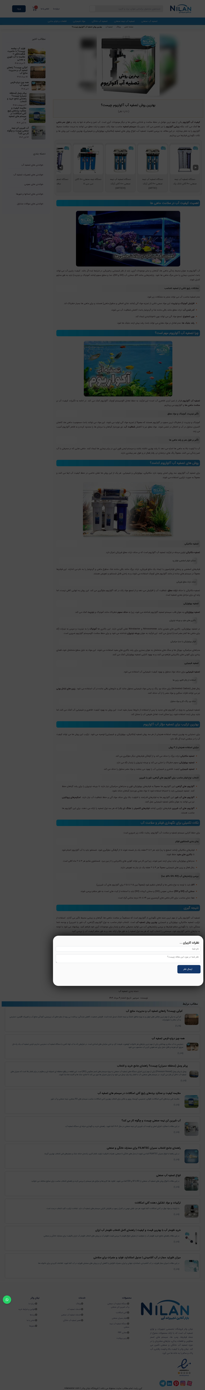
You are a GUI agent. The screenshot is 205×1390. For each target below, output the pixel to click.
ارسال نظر (188, 969)
